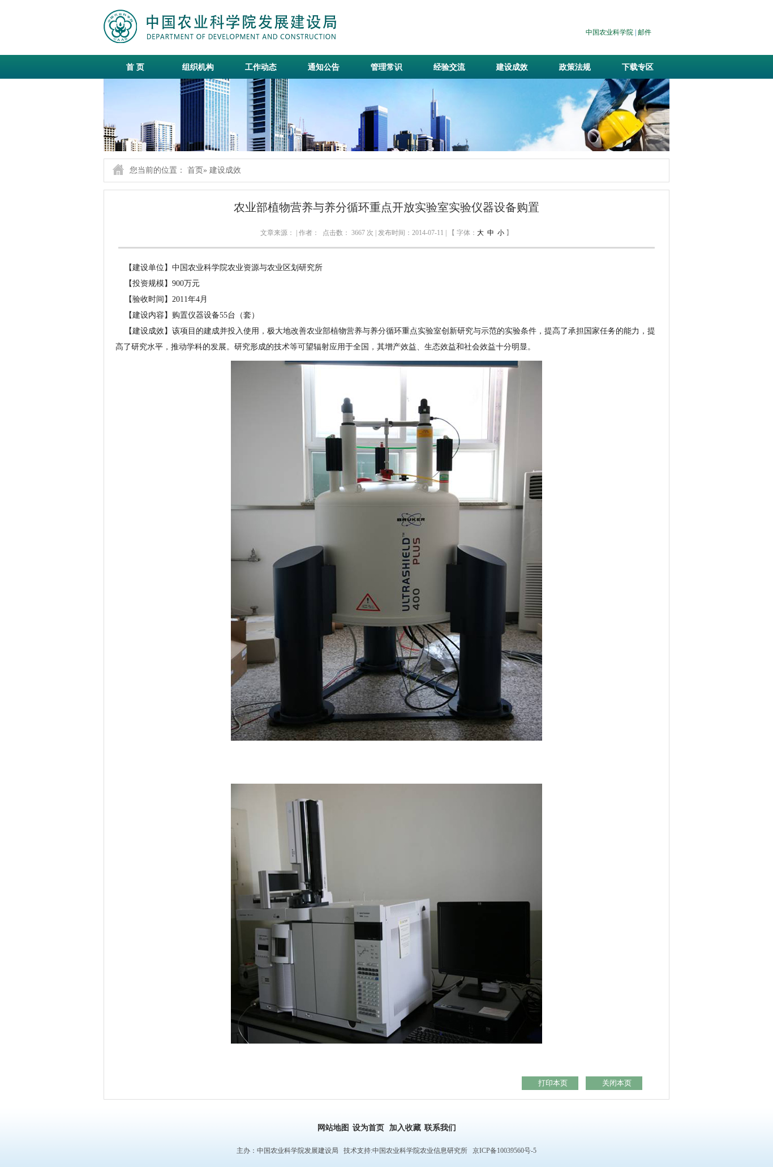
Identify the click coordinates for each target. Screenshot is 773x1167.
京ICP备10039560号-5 (504, 1151)
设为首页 (368, 1127)
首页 (195, 170)
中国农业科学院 (609, 32)
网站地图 (333, 1127)
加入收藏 (405, 1127)
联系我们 (440, 1127)
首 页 (135, 67)
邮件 (644, 32)
